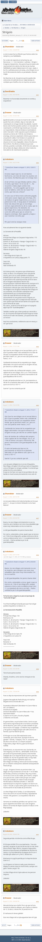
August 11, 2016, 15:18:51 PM (11, 116)
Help (12, 937)
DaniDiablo (10, 91)
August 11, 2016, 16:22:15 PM (11, 162)
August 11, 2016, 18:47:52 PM (11, 497)
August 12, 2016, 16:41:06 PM (11, 669)
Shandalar (9, 46)
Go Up (4, 925)
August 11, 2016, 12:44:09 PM (11, 50)
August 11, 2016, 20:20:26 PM (11, 518)
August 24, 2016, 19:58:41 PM (11, 834)
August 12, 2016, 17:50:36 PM (11, 691)
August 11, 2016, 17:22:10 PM (11, 405)
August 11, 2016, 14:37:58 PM (11, 94)
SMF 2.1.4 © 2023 (16, 939)
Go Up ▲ (28, 937)
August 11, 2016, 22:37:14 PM (11, 555)
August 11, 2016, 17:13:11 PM (11, 346)
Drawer (8, 112)
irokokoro (9, 159)
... (18, 41)
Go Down (5, 41)
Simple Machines (26, 939)
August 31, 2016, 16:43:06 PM (11, 901)
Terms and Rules (19, 937)
